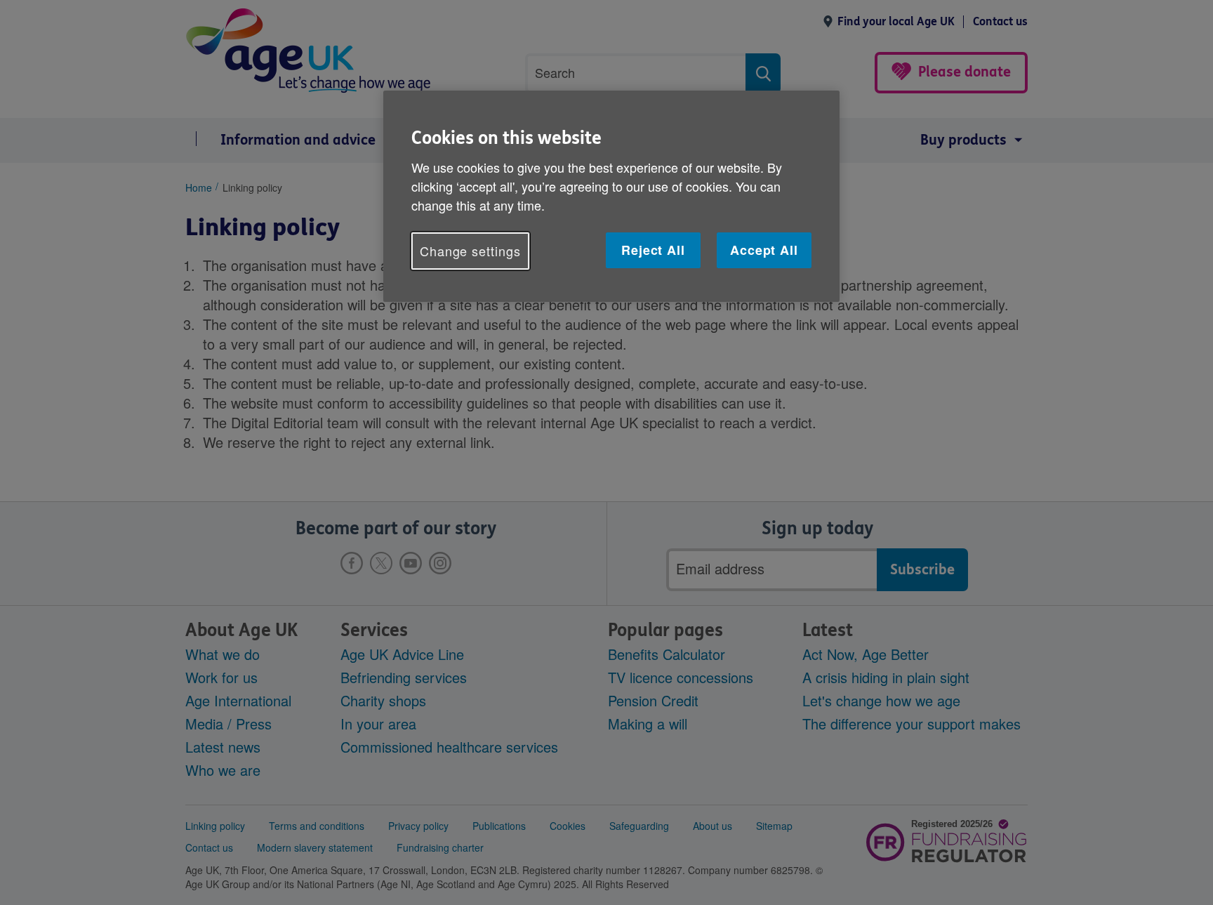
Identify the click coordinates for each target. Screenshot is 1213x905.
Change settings (470, 251)
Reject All (653, 250)
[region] (611, 196)
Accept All (764, 250)
